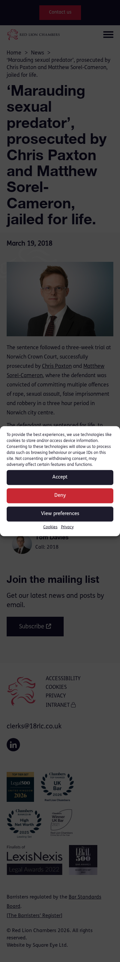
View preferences (60, 513)
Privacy (67, 527)
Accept (60, 477)
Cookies (50, 527)
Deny (60, 495)
